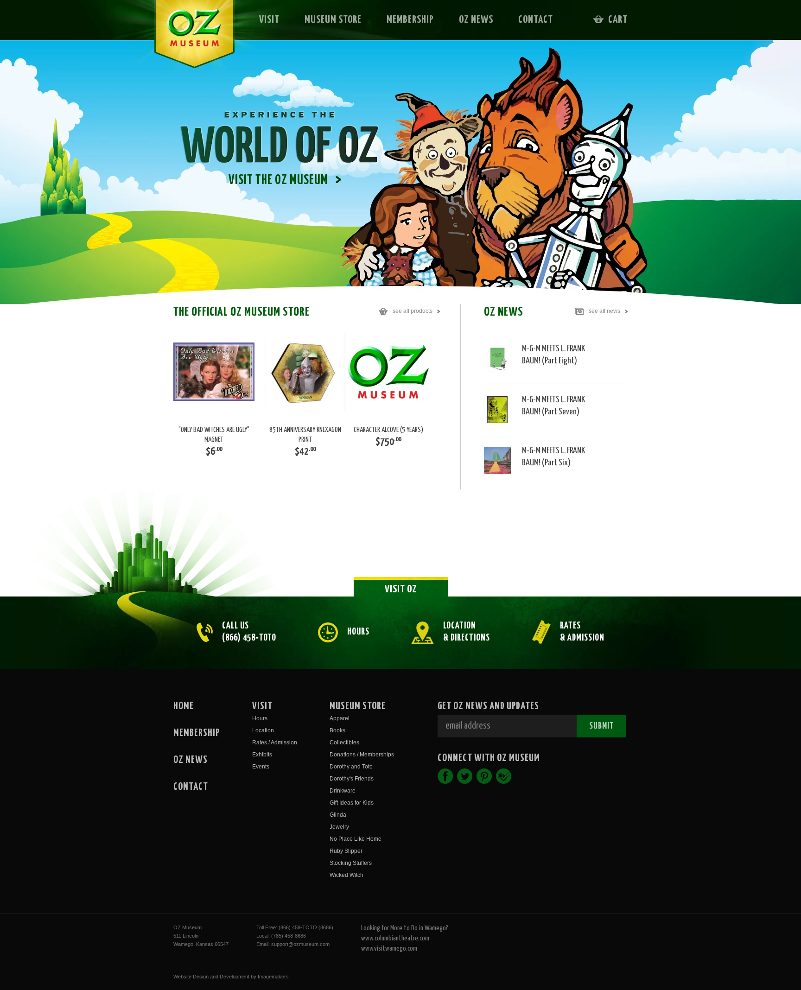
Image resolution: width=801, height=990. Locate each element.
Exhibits (262, 754)
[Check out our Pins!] (484, 776)
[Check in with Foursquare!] (503, 776)
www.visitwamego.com (389, 948)
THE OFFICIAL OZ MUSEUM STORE (302, 312)
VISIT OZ (401, 589)
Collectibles (344, 742)
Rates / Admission (274, 742)
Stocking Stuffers (351, 863)
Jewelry (339, 827)
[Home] (188, 40)
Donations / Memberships (362, 754)
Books (337, 730)
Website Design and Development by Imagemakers (231, 976)
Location (263, 730)
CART (618, 19)
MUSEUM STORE (333, 19)
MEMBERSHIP (410, 19)
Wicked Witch (346, 875)
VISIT (269, 19)
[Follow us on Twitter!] (464, 776)
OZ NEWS (476, 19)
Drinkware (343, 790)
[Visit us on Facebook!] (445, 776)
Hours (259, 718)
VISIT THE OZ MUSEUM (278, 180)
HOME (183, 706)
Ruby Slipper (346, 851)
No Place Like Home (355, 839)
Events (260, 766)
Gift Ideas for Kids (352, 803)
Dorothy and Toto (351, 766)
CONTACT (535, 19)
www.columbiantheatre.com (395, 938)
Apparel (340, 718)
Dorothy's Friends (352, 778)
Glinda (338, 815)
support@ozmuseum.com (300, 944)
